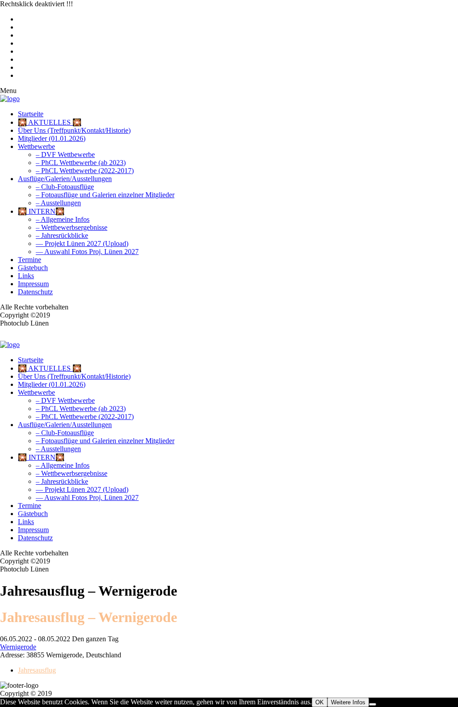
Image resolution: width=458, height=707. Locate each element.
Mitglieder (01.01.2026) (51, 138)
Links (26, 275)
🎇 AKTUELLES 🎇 (49, 122)
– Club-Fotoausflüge (65, 187)
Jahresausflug (37, 670)
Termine (29, 259)
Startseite (30, 114)
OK (319, 702)
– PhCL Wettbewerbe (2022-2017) (85, 170)
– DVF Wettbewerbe (65, 154)
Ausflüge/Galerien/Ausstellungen (65, 178)
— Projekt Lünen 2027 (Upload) (82, 243)
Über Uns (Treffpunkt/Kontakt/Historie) (74, 130)
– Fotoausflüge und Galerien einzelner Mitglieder (105, 195)
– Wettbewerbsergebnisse (71, 227)
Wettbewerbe (36, 146)
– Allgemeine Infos (62, 219)
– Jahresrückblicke (62, 235)
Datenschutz (35, 292)
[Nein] (372, 704)
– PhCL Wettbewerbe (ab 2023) (81, 162)
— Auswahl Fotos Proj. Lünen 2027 (87, 251)
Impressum (33, 284)
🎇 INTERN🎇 (41, 211)
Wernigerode (18, 647)
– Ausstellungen (58, 203)
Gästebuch (33, 267)
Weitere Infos (348, 702)
